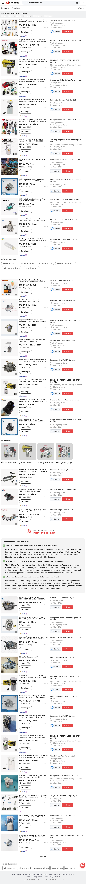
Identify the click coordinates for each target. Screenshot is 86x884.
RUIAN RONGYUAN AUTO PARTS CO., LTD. (65, 159)
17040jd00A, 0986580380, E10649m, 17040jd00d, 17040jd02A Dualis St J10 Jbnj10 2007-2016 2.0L (32, 736)
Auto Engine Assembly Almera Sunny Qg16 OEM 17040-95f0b (33, 756)
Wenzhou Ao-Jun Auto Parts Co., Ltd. (64, 239)
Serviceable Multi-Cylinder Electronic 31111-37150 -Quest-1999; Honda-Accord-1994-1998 (33, 400)
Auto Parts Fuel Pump (28, 268)
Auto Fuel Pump (48, 16)
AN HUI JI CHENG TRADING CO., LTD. (64, 219)
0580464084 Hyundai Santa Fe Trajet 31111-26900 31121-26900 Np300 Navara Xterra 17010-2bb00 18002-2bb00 (33, 470)
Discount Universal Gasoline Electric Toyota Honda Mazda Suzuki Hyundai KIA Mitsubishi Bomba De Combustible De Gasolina (32, 80)
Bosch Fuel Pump (70, 868)
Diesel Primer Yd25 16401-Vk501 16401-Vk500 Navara (33, 490)
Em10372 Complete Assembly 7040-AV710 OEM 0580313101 (33, 676)
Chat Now (57, 32)
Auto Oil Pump (27, 16)
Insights (71, 874)
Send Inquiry (25, 32)
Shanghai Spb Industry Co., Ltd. (61, 470)
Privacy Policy (48, 877)
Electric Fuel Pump (38, 16)
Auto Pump (19, 16)
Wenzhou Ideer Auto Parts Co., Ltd (63, 300)
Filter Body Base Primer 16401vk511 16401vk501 (31, 300)
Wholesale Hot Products (44, 874)
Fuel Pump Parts (60, 263)
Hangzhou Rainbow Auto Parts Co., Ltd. (64, 400)
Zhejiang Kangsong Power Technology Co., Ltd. (66, 141)
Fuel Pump (11, 16)
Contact (57, 877)
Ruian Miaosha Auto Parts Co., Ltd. (63, 100)
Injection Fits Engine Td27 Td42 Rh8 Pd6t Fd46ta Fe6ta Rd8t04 (32, 360)
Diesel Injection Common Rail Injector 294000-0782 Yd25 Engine (32, 836)
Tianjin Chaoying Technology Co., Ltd (64, 796)
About (28, 877)
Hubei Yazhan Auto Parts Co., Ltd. (62, 815)
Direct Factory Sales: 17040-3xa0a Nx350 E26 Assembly (32, 776)
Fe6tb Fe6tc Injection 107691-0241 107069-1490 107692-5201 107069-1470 (32, 716)
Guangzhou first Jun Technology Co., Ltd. (65, 120)
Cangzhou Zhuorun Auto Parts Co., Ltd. (64, 199)
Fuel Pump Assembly (24, 868)
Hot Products (16, 874)
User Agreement (37, 877)
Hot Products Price (29, 874)
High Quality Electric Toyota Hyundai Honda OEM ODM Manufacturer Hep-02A (32, 200)
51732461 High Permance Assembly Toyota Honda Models (33, 816)
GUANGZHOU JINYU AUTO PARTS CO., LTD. (66, 40)
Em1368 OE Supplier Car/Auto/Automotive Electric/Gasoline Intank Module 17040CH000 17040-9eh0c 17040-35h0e (33, 60)
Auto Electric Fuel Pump (41, 868)
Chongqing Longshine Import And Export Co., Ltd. (66, 836)
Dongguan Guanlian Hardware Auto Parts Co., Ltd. (65, 180)
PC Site (64, 874)
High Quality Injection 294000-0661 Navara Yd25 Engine (32, 180)
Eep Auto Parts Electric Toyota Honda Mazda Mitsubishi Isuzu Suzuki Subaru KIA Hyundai (32, 280)
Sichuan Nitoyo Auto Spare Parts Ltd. (64, 340)
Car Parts (4, 16)
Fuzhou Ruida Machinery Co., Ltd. (62, 598)
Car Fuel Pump (7, 263)
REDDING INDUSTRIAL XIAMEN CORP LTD (65, 637)
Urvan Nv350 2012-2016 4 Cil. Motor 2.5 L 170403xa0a (32, 380)
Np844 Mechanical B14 (32, 160)
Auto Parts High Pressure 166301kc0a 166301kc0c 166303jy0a (32, 219)
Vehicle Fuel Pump (57, 868)
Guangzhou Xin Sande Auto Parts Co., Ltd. (66, 80)
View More (42, 857)
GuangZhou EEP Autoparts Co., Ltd (63, 280)
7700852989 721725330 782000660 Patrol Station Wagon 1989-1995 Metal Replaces (33, 239)
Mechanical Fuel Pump (24, 263)
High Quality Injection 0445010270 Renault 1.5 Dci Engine (31, 420)
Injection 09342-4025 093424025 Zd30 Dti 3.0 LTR (32, 598)
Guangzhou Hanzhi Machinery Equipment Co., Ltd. (65, 321)
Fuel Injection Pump (9, 868)
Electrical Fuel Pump (43, 263)
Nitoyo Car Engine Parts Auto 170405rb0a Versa (32, 340)
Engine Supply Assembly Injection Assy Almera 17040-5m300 (33, 100)
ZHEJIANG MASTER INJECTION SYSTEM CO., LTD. (65, 61)
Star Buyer (57, 874)
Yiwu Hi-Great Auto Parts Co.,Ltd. (62, 20)
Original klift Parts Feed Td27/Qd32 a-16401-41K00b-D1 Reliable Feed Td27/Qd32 (32, 618)
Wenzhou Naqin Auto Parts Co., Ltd (63, 509)
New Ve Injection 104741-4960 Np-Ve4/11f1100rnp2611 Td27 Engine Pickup (32, 696)
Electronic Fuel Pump (10, 268)
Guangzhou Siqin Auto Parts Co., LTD (64, 776)
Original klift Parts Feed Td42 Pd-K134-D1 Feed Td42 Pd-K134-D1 (32, 320)
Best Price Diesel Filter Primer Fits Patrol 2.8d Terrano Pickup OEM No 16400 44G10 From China (33, 638)
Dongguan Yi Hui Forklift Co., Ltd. (62, 360)
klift (28, 657)
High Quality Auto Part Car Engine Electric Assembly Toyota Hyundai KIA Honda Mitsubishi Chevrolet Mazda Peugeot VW (33, 20)
